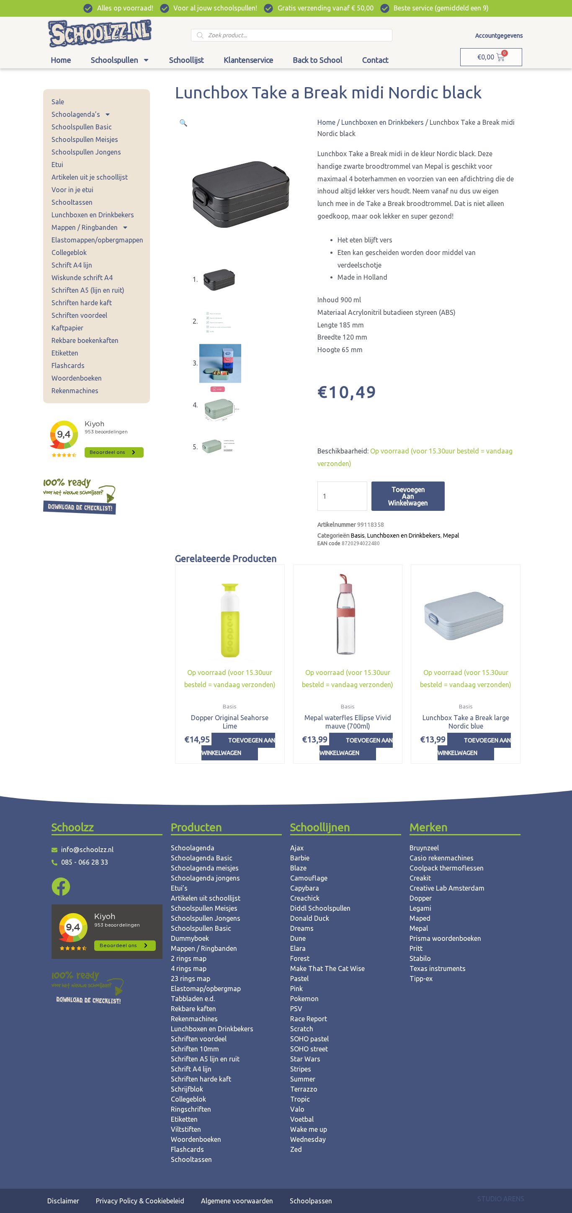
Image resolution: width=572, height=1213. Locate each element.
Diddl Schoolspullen (320, 908)
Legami (420, 908)
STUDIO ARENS (500, 1199)
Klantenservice (248, 60)
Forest (299, 958)
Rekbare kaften (193, 1008)
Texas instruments (438, 968)
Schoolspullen (114, 60)
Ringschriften (191, 1109)
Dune (298, 938)
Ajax (297, 848)
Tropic (300, 1099)
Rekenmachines (75, 390)
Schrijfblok (187, 1089)
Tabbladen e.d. (193, 998)
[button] (183, 122)
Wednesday (308, 1139)
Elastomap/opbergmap (206, 988)
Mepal (451, 535)
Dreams (302, 928)
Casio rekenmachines (442, 858)
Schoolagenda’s (76, 114)
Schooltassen (72, 202)
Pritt (416, 948)
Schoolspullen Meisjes (85, 139)
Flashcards (68, 365)
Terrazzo (303, 1089)
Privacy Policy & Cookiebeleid (140, 1201)
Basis (358, 535)
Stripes (300, 1069)
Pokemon (304, 998)
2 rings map (188, 958)
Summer (302, 1079)
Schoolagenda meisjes (205, 868)
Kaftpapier (67, 328)
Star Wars (305, 1059)
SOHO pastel (309, 1039)
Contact (375, 60)
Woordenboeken (77, 378)
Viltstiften (186, 1129)
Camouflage (308, 878)
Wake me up (308, 1129)
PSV (296, 1008)
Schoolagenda (192, 848)
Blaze (298, 868)
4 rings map (188, 968)
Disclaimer (63, 1201)
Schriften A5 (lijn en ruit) (88, 290)
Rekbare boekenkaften (85, 340)
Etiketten (65, 353)
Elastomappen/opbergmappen (97, 240)
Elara (298, 948)
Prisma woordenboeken (445, 938)
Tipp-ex (421, 978)
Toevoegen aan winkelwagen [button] (238, 746)
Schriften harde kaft (82, 302)
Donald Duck (309, 918)
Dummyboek (190, 938)
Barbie (299, 858)
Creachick (304, 898)
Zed (296, 1149)
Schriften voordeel (79, 315)
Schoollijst (186, 60)
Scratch (301, 1029)
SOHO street (309, 1049)
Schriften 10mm (195, 1049)
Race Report (308, 1018)
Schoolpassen (311, 1201)
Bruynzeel (424, 848)
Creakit (420, 878)
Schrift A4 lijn (72, 265)
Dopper (421, 898)
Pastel (299, 978)
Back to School (318, 60)
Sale (58, 102)
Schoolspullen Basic (82, 127)
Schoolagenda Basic (201, 858)
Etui (57, 164)
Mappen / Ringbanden (85, 227)
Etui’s (179, 888)
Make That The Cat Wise (327, 968)
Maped (420, 918)
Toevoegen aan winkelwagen (408, 496)
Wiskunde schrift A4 (82, 277)
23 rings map (190, 978)
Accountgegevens (499, 35)
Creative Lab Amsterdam (447, 888)
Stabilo (420, 958)
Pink (296, 988)
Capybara (304, 888)
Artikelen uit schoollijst (205, 898)
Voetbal (302, 1119)
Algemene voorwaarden (237, 1201)
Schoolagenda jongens (205, 878)
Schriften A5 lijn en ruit (205, 1059)
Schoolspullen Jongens (86, 152)
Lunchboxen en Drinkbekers (93, 215)
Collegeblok (69, 252)
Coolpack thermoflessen (447, 868)
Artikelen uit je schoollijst (90, 177)
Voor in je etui (72, 189)
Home (61, 60)
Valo (297, 1109)
